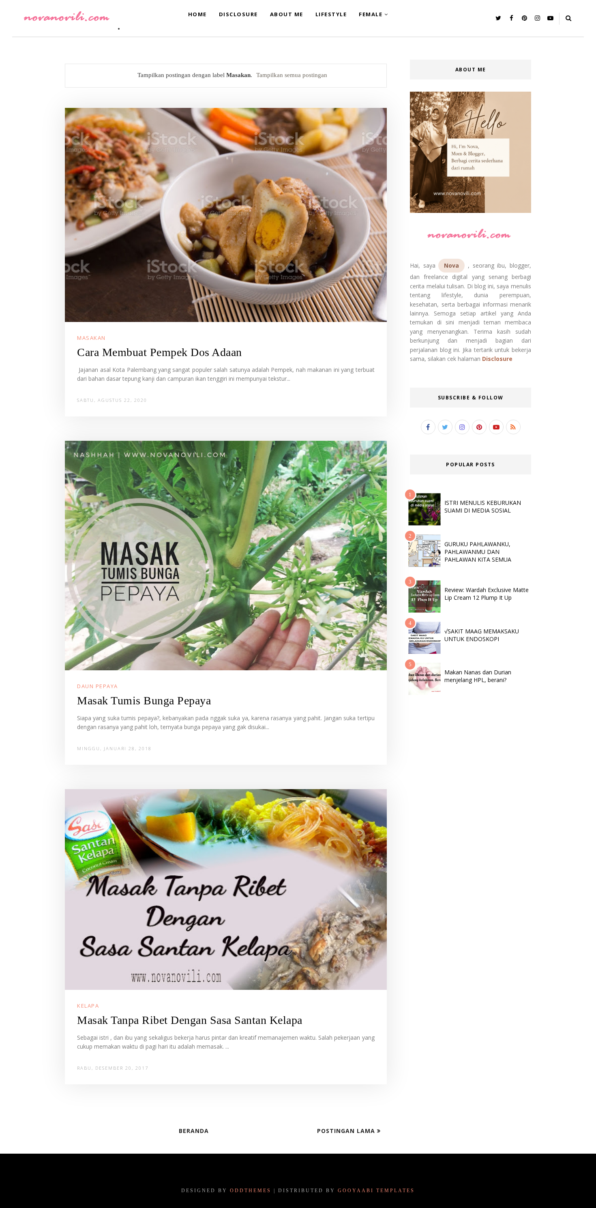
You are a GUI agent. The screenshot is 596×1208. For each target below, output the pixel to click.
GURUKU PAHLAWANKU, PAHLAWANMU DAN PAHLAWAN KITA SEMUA (477, 551)
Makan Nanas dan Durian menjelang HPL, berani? (477, 676)
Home (197, 14)
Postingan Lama (347, 1131)
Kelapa (88, 1005)
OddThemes (250, 1190)
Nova (451, 265)
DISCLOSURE (238, 14)
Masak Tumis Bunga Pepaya (144, 700)
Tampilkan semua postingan (291, 75)
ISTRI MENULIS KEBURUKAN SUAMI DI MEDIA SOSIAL (482, 506)
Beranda (194, 1131)
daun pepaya (97, 686)
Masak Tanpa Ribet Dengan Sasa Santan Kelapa (189, 1020)
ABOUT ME (286, 14)
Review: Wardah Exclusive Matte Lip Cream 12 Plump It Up (486, 593)
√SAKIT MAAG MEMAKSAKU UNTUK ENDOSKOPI (481, 635)
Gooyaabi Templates (376, 1190)
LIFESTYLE (331, 14)
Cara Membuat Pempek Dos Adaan (159, 352)
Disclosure (497, 359)
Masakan (91, 337)
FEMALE (370, 14)
